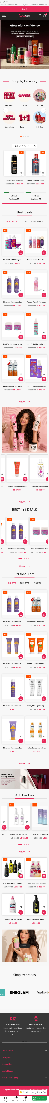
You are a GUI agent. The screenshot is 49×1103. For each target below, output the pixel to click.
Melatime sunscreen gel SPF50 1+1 (16, 663)
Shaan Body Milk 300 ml (13, 919)
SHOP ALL (24, 945)
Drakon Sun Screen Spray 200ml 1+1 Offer (19, 386)
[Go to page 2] (23, 136)
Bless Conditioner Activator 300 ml (26, 486)
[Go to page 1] (21, 136)
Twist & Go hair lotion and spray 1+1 (29, 834)
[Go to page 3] (25, 136)
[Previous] (5, 110)
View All (23, 402)
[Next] (43, 110)
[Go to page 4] (28, 136)
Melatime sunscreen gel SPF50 (15, 747)
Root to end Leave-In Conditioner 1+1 (17, 344)
